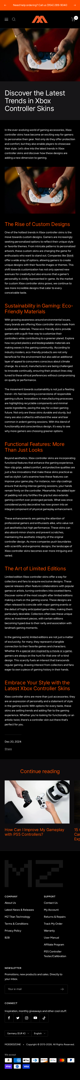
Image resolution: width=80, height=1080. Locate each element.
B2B (7, 937)
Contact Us (51, 903)
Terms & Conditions (16, 923)
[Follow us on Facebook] (9, 1018)
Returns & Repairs (55, 916)
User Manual (51, 937)
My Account (51, 909)
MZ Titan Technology (17, 916)
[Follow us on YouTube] (35, 1018)
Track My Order (53, 923)
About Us (10, 903)
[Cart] (73, 19)
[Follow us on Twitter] (17, 1018)
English (38, 1033)
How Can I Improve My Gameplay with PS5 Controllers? (34, 832)
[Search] (14, 19)
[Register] (62, 989)
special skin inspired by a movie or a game (47, 651)
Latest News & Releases (19, 909)
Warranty (49, 930)
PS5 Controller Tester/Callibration (55, 954)
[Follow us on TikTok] (44, 1018)
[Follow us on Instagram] (26, 1018)
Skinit (70, 255)
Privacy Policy (13, 930)
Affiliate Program (54, 944)
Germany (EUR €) (16, 1033)
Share (8, 749)
